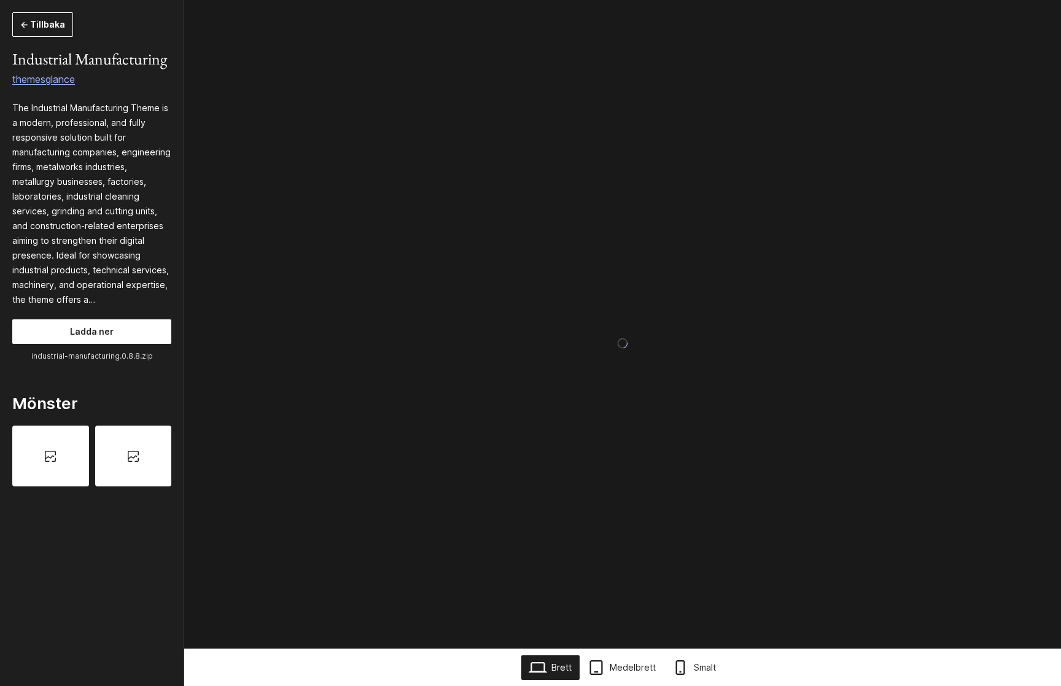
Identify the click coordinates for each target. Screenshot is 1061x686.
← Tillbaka (42, 24)
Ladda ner (92, 331)
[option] (50, 456)
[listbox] (91, 456)
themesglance (43, 79)
